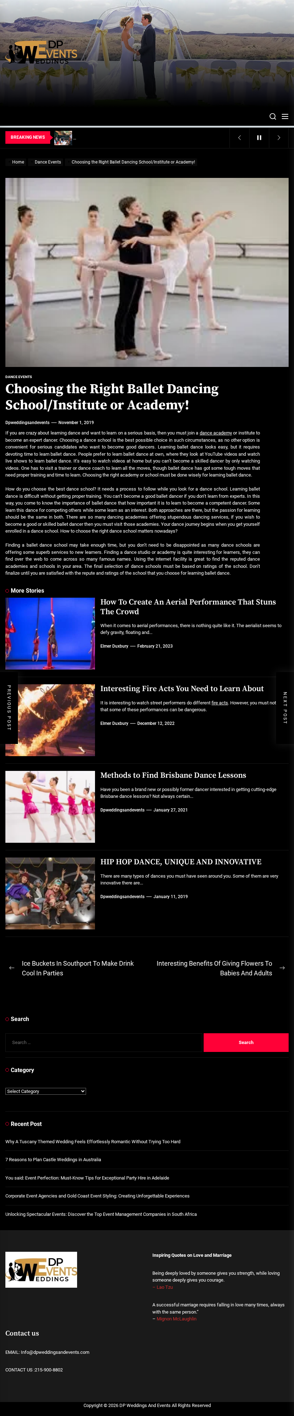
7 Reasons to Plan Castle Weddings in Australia (53, 1159)
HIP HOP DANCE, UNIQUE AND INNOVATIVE (180, 862)
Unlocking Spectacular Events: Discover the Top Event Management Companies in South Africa (101, 1214)
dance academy (216, 433)
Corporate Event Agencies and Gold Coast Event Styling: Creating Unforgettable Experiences (97, 1196)
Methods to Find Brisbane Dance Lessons (173, 775)
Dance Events (18, 377)
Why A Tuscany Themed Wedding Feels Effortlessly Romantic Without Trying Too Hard (92, 1141)
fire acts (220, 702)
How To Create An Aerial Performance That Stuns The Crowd (188, 606)
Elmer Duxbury (114, 646)
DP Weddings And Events (145, 1405)
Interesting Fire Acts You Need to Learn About (182, 689)
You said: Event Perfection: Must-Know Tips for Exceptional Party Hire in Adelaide (87, 1178)
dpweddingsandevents (27, 422)
